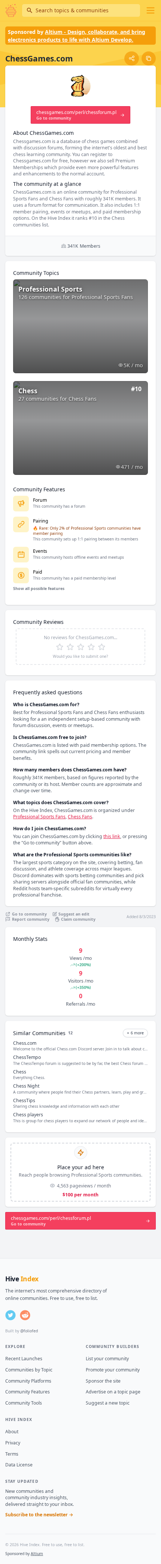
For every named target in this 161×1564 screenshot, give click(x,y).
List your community (107, 1358)
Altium (37, 1553)
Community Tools (23, 1403)
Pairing (40, 521)
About (11, 1431)
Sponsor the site (103, 1381)
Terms (11, 1454)
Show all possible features (38, 588)
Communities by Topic (28, 1370)
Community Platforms (28, 1381)
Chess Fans (80, 816)
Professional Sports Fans (39, 816)
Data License (19, 1465)
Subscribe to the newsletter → (39, 1514)
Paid (37, 572)
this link (111, 836)
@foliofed (29, 1330)
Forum (40, 500)
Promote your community (113, 1370)
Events (40, 551)
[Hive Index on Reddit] (25, 1315)
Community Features (27, 1392)
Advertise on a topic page (113, 1392)
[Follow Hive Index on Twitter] (10, 1315)
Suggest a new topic (108, 1403)
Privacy (12, 1443)
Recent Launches (23, 1358)
